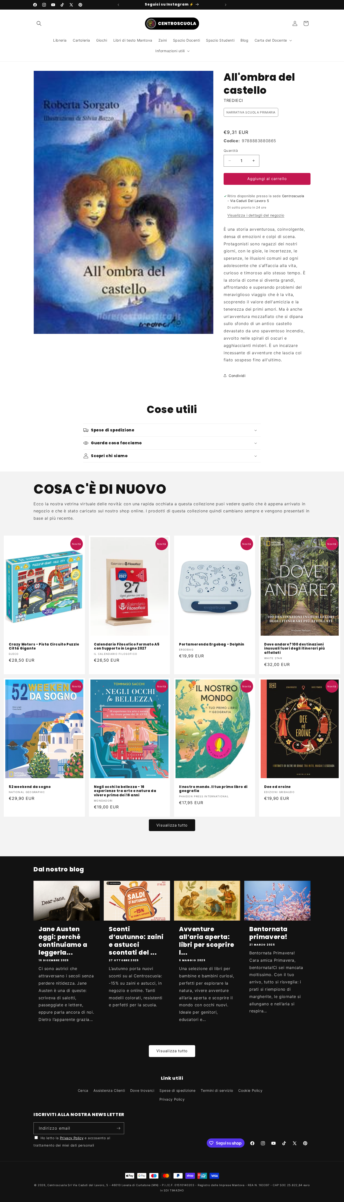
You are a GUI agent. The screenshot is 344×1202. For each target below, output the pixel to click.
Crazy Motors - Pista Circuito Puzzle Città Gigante (44, 646)
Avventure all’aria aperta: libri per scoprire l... (206, 941)
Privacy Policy (172, 1099)
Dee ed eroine (277, 787)
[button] (39, 23)
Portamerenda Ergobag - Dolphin (211, 644)
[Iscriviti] (118, 1128)
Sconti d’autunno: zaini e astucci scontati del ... (136, 941)
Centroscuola (57, 1185)
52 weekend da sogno (30, 787)
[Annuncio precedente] (118, 5)
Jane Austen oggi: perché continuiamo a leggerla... (63, 941)
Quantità (231, 151)
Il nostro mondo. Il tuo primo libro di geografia (213, 789)
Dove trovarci (142, 1090)
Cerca (83, 1090)
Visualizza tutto (172, 825)
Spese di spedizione (177, 1090)
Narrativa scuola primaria (251, 112)
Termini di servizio (217, 1090)
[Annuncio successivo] (225, 5)
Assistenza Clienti (109, 1090)
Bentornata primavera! (268, 933)
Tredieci (233, 100)
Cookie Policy (250, 1090)
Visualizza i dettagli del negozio (255, 215)
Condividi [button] (237, 375)
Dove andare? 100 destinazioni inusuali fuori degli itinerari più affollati (294, 648)
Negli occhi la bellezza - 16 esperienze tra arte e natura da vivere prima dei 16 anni (125, 791)
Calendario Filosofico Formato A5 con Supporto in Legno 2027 (126, 646)
